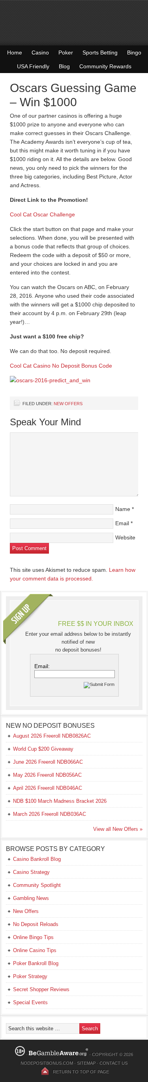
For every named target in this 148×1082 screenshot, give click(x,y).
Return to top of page (81, 1071)
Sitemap (86, 1063)
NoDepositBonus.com (47, 1063)
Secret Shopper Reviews (41, 989)
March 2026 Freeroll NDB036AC (49, 814)
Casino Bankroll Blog (37, 859)
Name (122, 509)
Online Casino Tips (34, 950)
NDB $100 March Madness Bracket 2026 (60, 801)
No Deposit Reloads (35, 924)
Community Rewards (105, 66)
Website (125, 537)
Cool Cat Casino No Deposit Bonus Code (61, 366)
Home (14, 52)
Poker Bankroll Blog (35, 963)
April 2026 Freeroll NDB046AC (47, 788)
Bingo (134, 52)
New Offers (68, 403)
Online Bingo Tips (33, 937)
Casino (40, 52)
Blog (64, 66)
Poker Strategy (30, 976)
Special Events (30, 1002)
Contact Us (113, 1063)
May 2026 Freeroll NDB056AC (47, 775)
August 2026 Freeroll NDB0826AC (52, 736)
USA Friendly (33, 66)
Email (122, 523)
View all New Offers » (117, 829)
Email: (42, 666)
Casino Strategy (31, 872)
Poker (65, 52)
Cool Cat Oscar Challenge (42, 214)
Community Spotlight (37, 885)
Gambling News (31, 898)
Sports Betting (100, 52)
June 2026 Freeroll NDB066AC (48, 762)
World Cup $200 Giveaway (43, 749)
